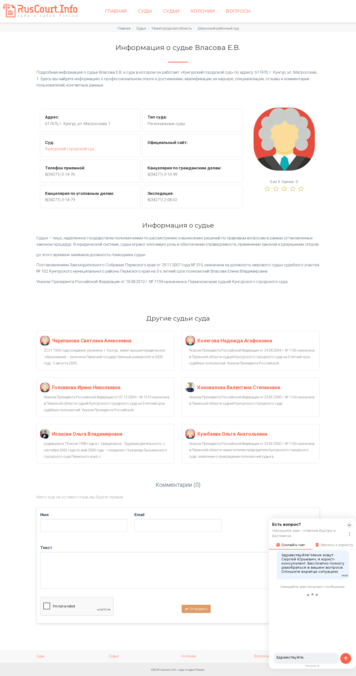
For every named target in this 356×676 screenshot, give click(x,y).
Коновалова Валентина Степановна (238, 387)
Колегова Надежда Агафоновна (234, 341)
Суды (145, 11)
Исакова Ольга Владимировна (87, 434)
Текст (46, 547)
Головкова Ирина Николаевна (86, 387)
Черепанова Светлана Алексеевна (92, 341)
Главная (116, 11)
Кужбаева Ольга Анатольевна (232, 434)
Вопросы (238, 11)
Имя (44, 514)
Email (139, 514)
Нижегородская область (172, 28)
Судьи (171, 11)
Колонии (203, 11)
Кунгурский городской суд (69, 148)
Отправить (198, 609)
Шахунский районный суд (218, 28)
